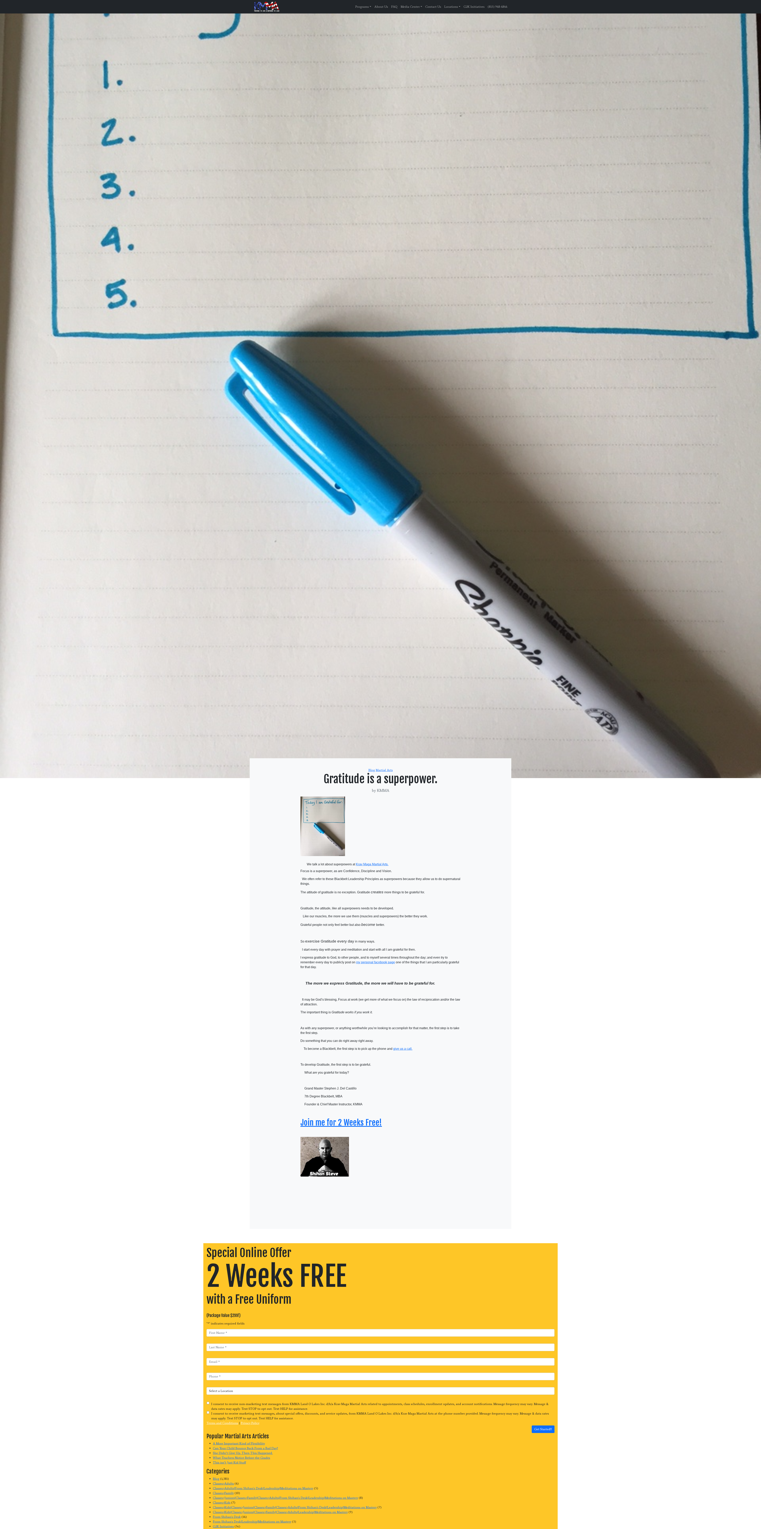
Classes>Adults (223, 1483)
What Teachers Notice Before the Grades (241, 1458)
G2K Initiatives (474, 7)
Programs (362, 7)
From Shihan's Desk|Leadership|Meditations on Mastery (252, 1521)
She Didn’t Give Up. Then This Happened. (243, 1453)
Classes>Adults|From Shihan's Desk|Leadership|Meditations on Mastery (263, 1488)
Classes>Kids (221, 1502)
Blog (371, 770)
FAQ (394, 7)
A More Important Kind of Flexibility (239, 1443)
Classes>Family (223, 1493)
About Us (381, 7)
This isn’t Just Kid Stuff (229, 1462)
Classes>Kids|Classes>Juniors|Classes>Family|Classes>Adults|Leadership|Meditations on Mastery (280, 1512)
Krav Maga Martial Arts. (372, 864)
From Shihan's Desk (227, 1517)
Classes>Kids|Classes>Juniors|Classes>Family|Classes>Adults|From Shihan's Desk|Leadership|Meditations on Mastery (295, 1507)
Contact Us (433, 7)
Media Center (410, 7)
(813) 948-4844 (497, 7)
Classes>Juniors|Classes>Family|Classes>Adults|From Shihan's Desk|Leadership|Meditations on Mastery (285, 1498)
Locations (451, 7)
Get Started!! (543, 1429)
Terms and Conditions (222, 1423)
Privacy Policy (250, 1423)
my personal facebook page (375, 962)
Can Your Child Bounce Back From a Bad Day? (245, 1448)
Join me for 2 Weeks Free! (341, 1123)
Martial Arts (384, 770)
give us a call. (402, 1048)
